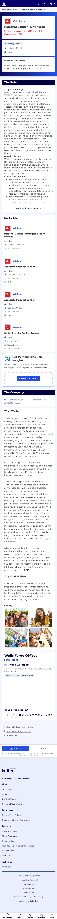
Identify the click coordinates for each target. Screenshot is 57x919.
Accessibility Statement (28, 880)
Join (43, 4)
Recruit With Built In (11, 815)
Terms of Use (28, 893)
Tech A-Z (6, 855)
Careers (5, 794)
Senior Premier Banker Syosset (21, 333)
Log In (52, 4)
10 (49, 715)
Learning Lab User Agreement (29, 876)
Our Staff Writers (10, 799)
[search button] (37, 4)
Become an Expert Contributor (16, 820)
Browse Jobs (8, 851)
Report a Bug (8, 841)
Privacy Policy (28, 888)
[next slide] (13, 715)
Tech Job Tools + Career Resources (18, 846)
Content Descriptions (12, 804)
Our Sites (6, 867)
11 (52, 715)
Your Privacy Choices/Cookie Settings (28, 897)
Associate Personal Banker (19, 266)
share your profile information (43, 753)
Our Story (6, 789)
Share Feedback (9, 836)
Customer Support (10, 831)
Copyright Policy (28, 884)
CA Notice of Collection (28, 901)
